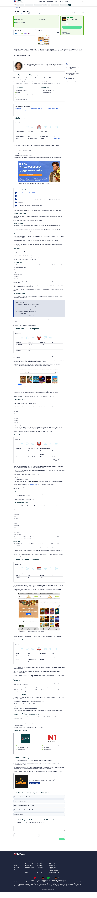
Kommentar (15, 824)
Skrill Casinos (39, 871)
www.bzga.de (54, 880)
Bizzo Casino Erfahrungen (54, 872)
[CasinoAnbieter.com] (19, 1)
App (49, 4)
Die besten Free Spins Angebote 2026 (73, 71)
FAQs (70, 4)
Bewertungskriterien (29, 865)
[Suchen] (83, 1)
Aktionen (22, 4)
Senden (61, 839)
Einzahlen (45, 4)
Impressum (15, 869)
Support (52, 4)
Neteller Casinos (40, 865)
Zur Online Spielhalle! (56, 138)
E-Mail (41, 833)
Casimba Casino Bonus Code (36, 108)
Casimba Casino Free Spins (53, 108)
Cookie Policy (27, 869)
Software (35, 4)
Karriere (15, 865)
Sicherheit (40, 4)
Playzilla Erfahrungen (53, 865)
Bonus (18, 4)
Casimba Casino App (19, 108)
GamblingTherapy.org (62, 880)
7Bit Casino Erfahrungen (53, 870)
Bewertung (65, 4)
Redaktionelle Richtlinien (30, 863)
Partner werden (16, 867)
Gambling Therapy (33, 484)
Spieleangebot (30, 4)
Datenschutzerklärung (29, 867)
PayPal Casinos (40, 867)
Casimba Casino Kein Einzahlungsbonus (22, 111)
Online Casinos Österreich (71, 81)
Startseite (15, 7)
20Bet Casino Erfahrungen (54, 863)
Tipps (61, 4)
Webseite (57, 4)
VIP (25, 4)
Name (14, 833)
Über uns (15, 863)
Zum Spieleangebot (55, 347)
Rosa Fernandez (22, 13)
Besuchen (72, 27)
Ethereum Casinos (40, 872)
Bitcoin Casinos (40, 863)
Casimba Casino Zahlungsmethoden (38, 111)
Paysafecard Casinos (41, 869)
